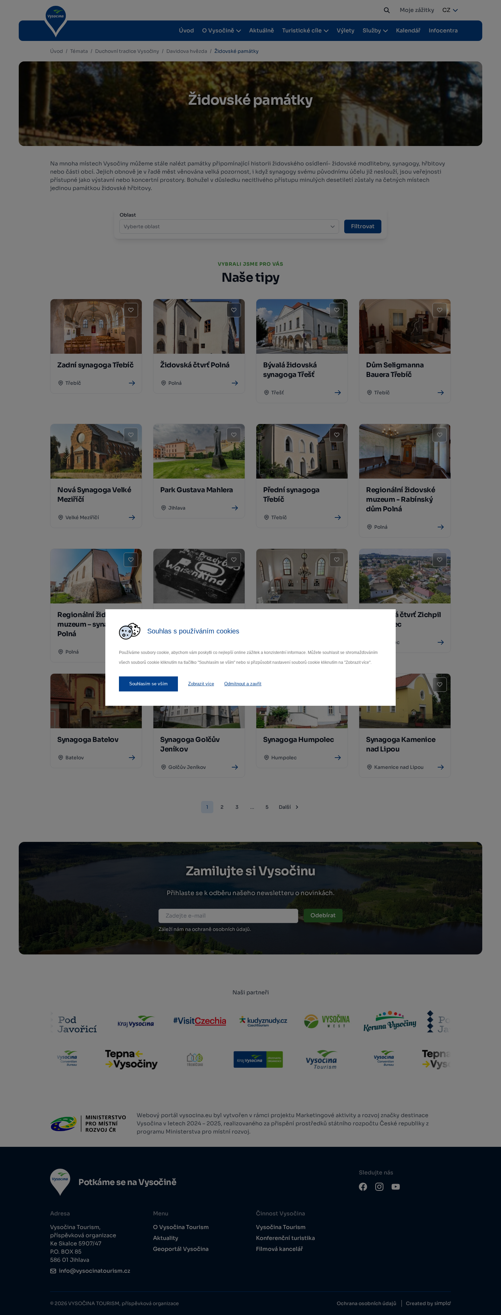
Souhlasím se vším (148, 683)
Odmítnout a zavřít (242, 683)
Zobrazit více (201, 683)
